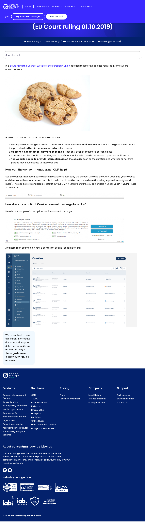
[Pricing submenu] (61, 6)
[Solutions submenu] (76, 6)
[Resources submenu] (93, 6)
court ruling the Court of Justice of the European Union (40, 65)
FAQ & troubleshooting (46, 41)
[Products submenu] (48, 6)
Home (27, 41)
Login (5, 16)
